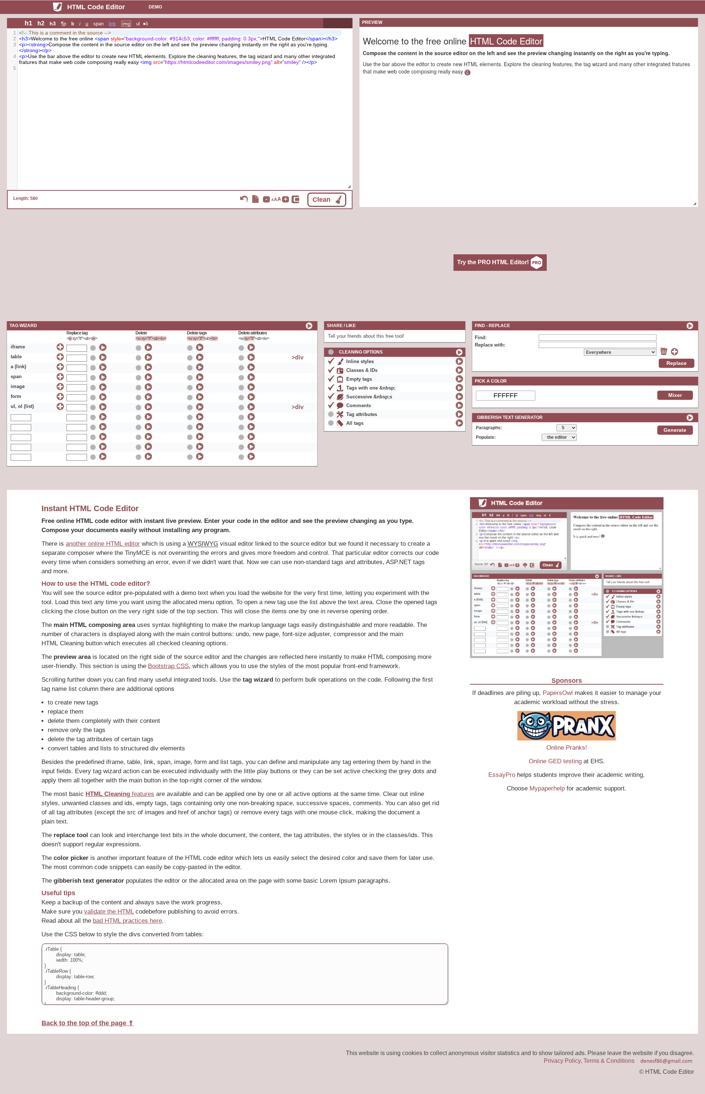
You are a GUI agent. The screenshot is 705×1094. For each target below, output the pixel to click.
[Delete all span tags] (200, 377)
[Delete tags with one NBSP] (459, 387)
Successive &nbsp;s (369, 396)
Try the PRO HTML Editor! (493, 262)
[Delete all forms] (148, 397)
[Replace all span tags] (103, 377)
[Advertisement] (299, 264)
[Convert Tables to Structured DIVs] (298, 357)
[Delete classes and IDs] (459, 370)
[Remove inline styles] (459, 361)
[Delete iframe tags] (200, 347)
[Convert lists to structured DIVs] (298, 406)
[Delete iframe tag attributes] (251, 347)
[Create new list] (60, 406)
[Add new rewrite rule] (674, 351)
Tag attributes (361, 414)
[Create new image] (60, 387)
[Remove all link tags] (200, 367)
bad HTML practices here (127, 920)
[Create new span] (60, 377)
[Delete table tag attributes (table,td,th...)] (251, 357)
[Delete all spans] (148, 377)
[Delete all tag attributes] (251, 367)
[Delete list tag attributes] (251, 406)
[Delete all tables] (148, 357)
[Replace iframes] (103, 347)
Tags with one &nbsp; (370, 388)
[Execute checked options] (309, 325)
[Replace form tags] (103, 397)
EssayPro (501, 774)
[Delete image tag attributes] (251, 387)
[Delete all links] (148, 367)
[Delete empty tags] (459, 379)
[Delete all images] (148, 387)
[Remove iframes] (148, 347)
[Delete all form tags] (200, 397)
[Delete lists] (148, 406)
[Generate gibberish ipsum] (690, 417)
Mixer (675, 395)
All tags (355, 423)
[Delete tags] (200, 416)
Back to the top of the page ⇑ (87, 1023)
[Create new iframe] (60, 347)
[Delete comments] (459, 405)
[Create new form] (60, 397)
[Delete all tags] (459, 423)
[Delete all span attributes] (251, 377)
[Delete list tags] (200, 406)
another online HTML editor (103, 543)
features (120, 793)
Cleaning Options (361, 352)
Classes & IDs (361, 370)
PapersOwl (558, 692)
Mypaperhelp (547, 788)
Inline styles (360, 361)
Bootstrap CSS (168, 666)
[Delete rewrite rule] (664, 351)
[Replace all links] (103, 367)
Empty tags (359, 379)
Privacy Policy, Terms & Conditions (589, 1061)
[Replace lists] (103, 406)
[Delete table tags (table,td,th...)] (200, 357)
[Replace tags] (103, 416)
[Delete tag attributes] (251, 416)
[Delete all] (148, 416)
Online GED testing (555, 761)
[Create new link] (60, 367)
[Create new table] (60, 357)
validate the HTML (109, 911)
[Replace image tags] (103, 387)
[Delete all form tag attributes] (251, 397)
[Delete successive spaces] (459, 396)
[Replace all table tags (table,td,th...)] (103, 357)
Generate (675, 430)
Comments (358, 405)
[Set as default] (94, 347)
